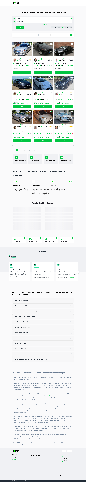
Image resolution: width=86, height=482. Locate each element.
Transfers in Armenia (53, 464)
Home (14, 8)
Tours (50, 456)
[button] (13, 83)
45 (31, 150)
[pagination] (13, 150)
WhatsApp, (31, 457)
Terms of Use (14, 475)
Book (22, 73)
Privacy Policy (21, 475)
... (29, 150)
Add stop (45, 24)
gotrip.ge (14, 459)
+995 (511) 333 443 (34, 455)
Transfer (18, 8)
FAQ (49, 458)
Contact (50, 471)
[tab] (43, 300)
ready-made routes (52, 395)
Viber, (34, 457)
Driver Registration (52, 462)
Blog (49, 460)
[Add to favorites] (30, 44)
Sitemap (26, 480)
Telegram (37, 457)
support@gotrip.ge (16, 457)
